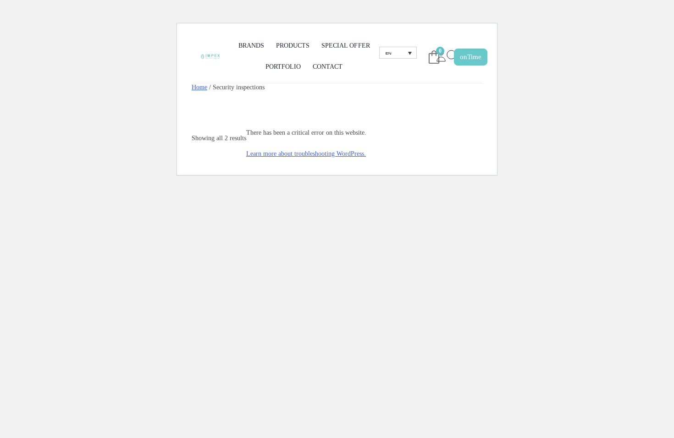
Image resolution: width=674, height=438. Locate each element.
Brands (251, 45)
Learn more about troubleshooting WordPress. (306, 153)
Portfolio (283, 66)
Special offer (345, 45)
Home (199, 87)
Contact (328, 66)
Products (292, 45)
